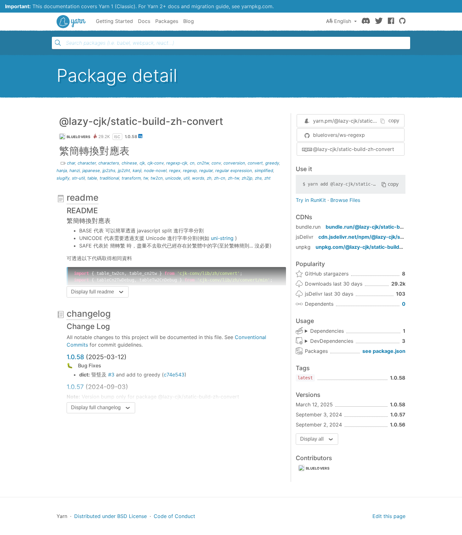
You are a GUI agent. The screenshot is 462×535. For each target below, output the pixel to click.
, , (329, 341)
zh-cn (219, 178)
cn (192, 162)
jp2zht (124, 170)
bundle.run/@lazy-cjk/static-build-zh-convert (382, 227)
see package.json (383, 351)
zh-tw (233, 178)
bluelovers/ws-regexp (339, 135)
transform (131, 178)
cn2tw (203, 162)
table (92, 178)
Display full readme (92, 291)
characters (108, 162)
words (198, 178)
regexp (190, 170)
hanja (62, 170)
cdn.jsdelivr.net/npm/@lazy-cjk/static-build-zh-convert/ (387, 237)
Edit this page (388, 516)
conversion (234, 162)
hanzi (74, 170)
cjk (142, 162)
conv (216, 162)
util (187, 178)
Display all (312, 439)
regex (174, 170)
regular (206, 170)
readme (82, 197)
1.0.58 (75, 357)
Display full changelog (96, 407)
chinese (129, 162)
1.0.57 (75, 387)
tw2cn (157, 178)
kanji (137, 170)
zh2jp (247, 178)
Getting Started (114, 21)
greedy (272, 162)
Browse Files (345, 200)
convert (255, 162)
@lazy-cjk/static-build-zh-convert (353, 149)
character (87, 162)
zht (267, 178)
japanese (91, 170)
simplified (264, 170)
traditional (109, 178)
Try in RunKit (311, 200)
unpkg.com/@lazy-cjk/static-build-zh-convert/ (373, 247)
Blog (188, 21)
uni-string (222, 238)
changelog (89, 313)
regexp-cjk (176, 162)
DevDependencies (331, 341)
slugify (63, 178)
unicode (173, 178)
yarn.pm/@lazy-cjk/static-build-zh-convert (364, 121)
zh (209, 178)
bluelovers (78, 137)
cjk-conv (155, 162)
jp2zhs (108, 170)
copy (393, 120)
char (71, 162)
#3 (111, 374)
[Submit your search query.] (58, 43)
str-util (78, 178)
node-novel (155, 170)
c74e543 (174, 374)
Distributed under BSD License (110, 516)
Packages (166, 21)
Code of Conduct (174, 516)
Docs (144, 21)
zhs (258, 178)
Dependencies (327, 331)
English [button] (343, 21)
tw (145, 178)
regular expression (233, 170)
